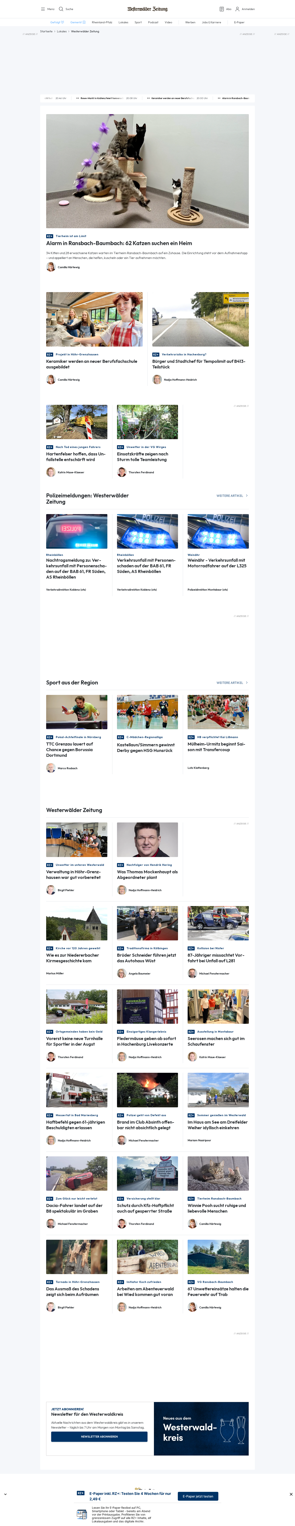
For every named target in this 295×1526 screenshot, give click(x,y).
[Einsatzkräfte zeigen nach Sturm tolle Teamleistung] (147, 421)
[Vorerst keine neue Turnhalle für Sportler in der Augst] (76, 1006)
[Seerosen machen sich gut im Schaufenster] (218, 1006)
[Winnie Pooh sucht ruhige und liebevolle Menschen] (218, 1173)
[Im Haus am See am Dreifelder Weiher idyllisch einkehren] (218, 1090)
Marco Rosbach (67, 768)
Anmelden (248, 9)
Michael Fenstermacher (214, 974)
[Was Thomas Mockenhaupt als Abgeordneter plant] (147, 839)
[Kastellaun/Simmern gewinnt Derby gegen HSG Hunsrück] (147, 712)
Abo (228, 9)
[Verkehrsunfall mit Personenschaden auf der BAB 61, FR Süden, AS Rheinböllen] (147, 531)
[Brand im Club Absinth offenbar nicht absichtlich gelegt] (147, 1090)
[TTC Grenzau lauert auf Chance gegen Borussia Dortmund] (76, 712)
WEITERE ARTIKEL (230, 496)
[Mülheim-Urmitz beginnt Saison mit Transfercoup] (218, 712)
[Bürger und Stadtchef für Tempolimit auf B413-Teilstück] (200, 319)
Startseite (46, 31)
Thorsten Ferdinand (141, 472)
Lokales (62, 31)
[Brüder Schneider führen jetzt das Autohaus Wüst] (147, 923)
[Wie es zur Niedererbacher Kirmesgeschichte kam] (76, 923)
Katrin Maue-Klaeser (71, 472)
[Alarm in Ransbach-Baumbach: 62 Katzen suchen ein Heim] (147, 171)
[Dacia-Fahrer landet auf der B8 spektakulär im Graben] (76, 1173)
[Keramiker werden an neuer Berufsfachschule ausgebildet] (94, 319)
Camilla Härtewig (69, 267)
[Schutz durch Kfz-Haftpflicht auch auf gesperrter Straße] (147, 1173)
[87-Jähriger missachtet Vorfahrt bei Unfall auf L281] (218, 923)
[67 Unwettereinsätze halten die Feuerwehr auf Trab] (218, 1256)
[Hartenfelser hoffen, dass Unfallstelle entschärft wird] (76, 421)
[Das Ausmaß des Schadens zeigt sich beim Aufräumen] (76, 1256)
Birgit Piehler (66, 890)
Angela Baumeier (140, 974)
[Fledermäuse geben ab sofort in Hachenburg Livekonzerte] (147, 1006)
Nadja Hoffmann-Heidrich (180, 380)
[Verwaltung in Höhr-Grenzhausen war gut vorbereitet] (76, 839)
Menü (50, 9)
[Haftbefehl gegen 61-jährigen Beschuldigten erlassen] (76, 1090)
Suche (69, 9)
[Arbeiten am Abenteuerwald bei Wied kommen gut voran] (147, 1256)
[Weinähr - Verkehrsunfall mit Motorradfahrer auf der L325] (218, 531)
